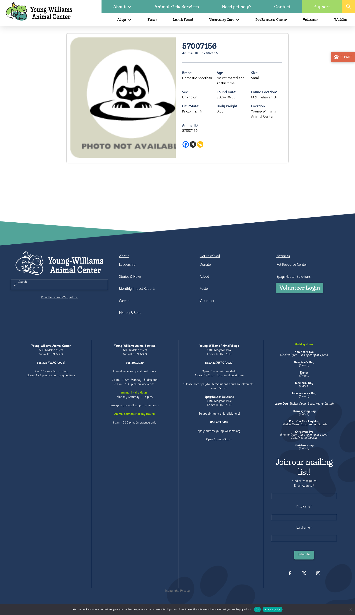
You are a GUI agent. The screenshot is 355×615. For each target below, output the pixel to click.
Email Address (304, 486)
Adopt (204, 276)
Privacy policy (272, 609)
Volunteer (207, 300)
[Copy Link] (200, 144)
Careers (124, 300)
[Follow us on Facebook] (290, 573)
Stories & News (130, 276)
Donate (205, 264)
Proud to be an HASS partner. (59, 297)
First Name (304, 506)
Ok (257, 609)
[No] (350, 609)
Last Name (304, 528)
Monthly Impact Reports (137, 288)
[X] (193, 144)
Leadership (127, 264)
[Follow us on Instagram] (318, 573)
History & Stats (130, 312)
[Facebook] (185, 144)
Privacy (185, 591)
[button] (348, 6)
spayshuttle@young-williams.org (219, 431)
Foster (204, 288)
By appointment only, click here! (219, 414)
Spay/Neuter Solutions (293, 276)
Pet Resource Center (291, 264)
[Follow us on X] (304, 573)
